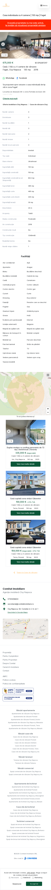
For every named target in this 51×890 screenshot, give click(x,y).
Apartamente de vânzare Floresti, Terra (25, 725)
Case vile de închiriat (25, 807)
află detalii (31, 873)
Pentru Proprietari (10, 660)
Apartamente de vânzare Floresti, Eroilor (25, 719)
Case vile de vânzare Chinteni (25, 743)
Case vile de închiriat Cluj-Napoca (25, 810)
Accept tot (34, 884)
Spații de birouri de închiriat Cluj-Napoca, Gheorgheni (25, 839)
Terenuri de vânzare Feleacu (25, 763)
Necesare (15, 877)
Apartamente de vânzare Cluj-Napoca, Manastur (25, 722)
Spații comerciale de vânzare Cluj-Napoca (25, 771)
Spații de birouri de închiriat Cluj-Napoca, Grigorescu (26, 836)
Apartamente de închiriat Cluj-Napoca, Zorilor (25, 793)
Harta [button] (46, 55)
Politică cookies (9, 680)
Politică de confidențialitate (14, 684)
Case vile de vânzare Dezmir (25, 746)
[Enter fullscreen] (48, 375)
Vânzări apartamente (25, 710)
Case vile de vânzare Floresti (25, 740)
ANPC (5, 676)
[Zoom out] (48, 412)
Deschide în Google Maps (18, 612)
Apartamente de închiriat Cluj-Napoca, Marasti (25, 802)
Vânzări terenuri (25, 757)
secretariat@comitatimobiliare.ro (21, 604)
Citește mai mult (10, 99)
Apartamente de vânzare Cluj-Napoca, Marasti (25, 728)
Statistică (26, 877)
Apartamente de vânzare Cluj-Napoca (25, 714)
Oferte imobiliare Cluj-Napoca (15, 104)
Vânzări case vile (25, 734)
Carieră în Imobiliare (11, 667)
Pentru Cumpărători (10, 656)
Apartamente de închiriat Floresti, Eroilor (25, 799)
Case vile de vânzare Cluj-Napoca (25, 737)
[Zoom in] (48, 408)
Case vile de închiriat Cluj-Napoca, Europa (25, 813)
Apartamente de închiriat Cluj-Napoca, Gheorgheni (25, 796)
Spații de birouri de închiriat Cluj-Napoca (25, 824)
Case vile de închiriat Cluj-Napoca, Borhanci (25, 816)
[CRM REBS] (30, 858)
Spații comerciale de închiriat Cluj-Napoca (25, 827)
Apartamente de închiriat (25, 784)
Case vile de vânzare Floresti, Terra (25, 749)
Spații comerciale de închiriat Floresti (25, 833)
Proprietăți (7, 652)
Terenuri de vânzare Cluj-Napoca (25, 760)
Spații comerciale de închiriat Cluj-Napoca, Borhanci (25, 830)
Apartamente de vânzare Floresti (25, 716)
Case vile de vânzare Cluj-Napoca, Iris (25, 752)
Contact (6, 671)
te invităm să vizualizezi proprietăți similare (25, 25)
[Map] (25, 393)
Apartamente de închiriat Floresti (25, 790)
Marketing (38, 877)
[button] (3, 44)
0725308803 (13, 599)
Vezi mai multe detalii (25, 464)
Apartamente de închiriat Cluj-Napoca (25, 787)
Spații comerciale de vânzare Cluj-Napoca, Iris (25, 774)
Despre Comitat (9, 663)
